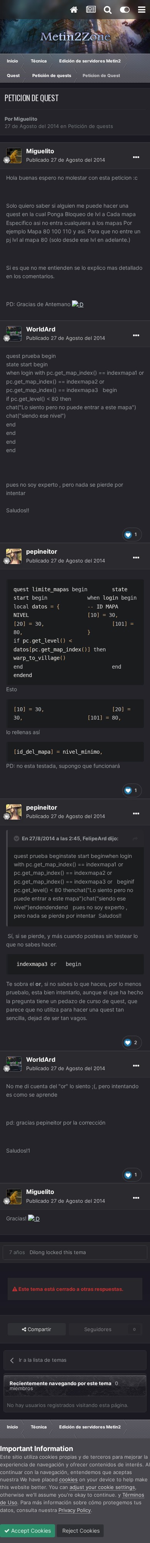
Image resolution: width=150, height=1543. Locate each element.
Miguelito (25, 119)
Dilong (37, 1252)
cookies (68, 1479)
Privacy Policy (74, 1510)
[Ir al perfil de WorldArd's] (14, 333)
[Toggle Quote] (17, 838)
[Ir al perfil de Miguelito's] (14, 155)
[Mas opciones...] (136, 157)
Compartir (38, 1329)
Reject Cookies (80, 1530)
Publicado (65, 160)
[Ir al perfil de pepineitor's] (14, 556)
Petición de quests (90, 126)
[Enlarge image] (77, 304)
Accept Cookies (30, 1530)
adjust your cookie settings (102, 1487)
